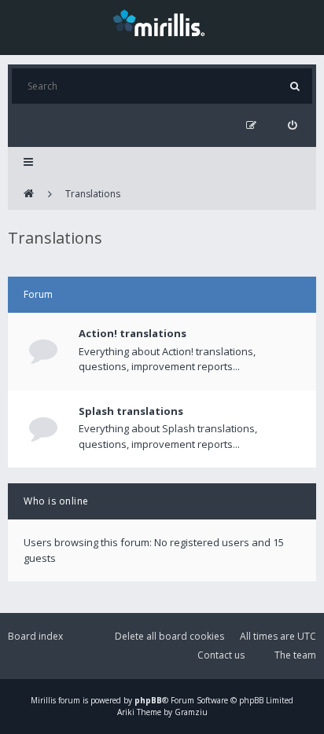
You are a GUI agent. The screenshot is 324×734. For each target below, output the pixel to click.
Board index (35, 636)
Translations (92, 193)
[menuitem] (292, 125)
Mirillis (43, 700)
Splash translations (131, 411)
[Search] (294, 86)
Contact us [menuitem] (221, 655)
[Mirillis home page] (162, 22)
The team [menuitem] (295, 655)
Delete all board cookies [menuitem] (169, 636)
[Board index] (29, 194)
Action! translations (132, 333)
